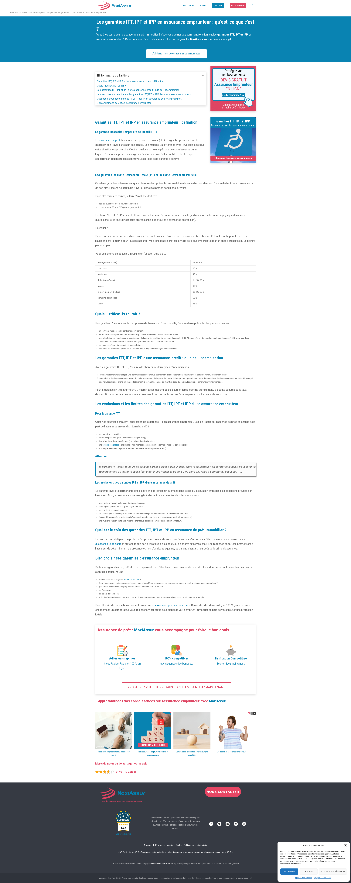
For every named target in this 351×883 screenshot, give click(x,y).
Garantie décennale (162, 852)
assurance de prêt (109, 140)
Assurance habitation (204, 852)
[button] (345, 845)
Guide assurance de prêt (33, 12)
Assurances (188, 5)
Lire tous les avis (123, 834)
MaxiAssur (15, 12)
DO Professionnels (143, 852)
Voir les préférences (332, 871)
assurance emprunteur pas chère (171, 605)
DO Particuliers (126, 852)
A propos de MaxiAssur (303, 878)
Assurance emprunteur (183, 852)
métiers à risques (131, 579)
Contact (218, 5)
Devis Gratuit (237, 5)
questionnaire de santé (108, 544)
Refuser (308, 871)
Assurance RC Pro (224, 852)
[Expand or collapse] (203, 75)
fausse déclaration (111, 445)
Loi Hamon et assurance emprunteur (231, 752)
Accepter (289, 871)
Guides (203, 5)
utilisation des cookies (160, 863)
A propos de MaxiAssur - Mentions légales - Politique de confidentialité (175, 845)
